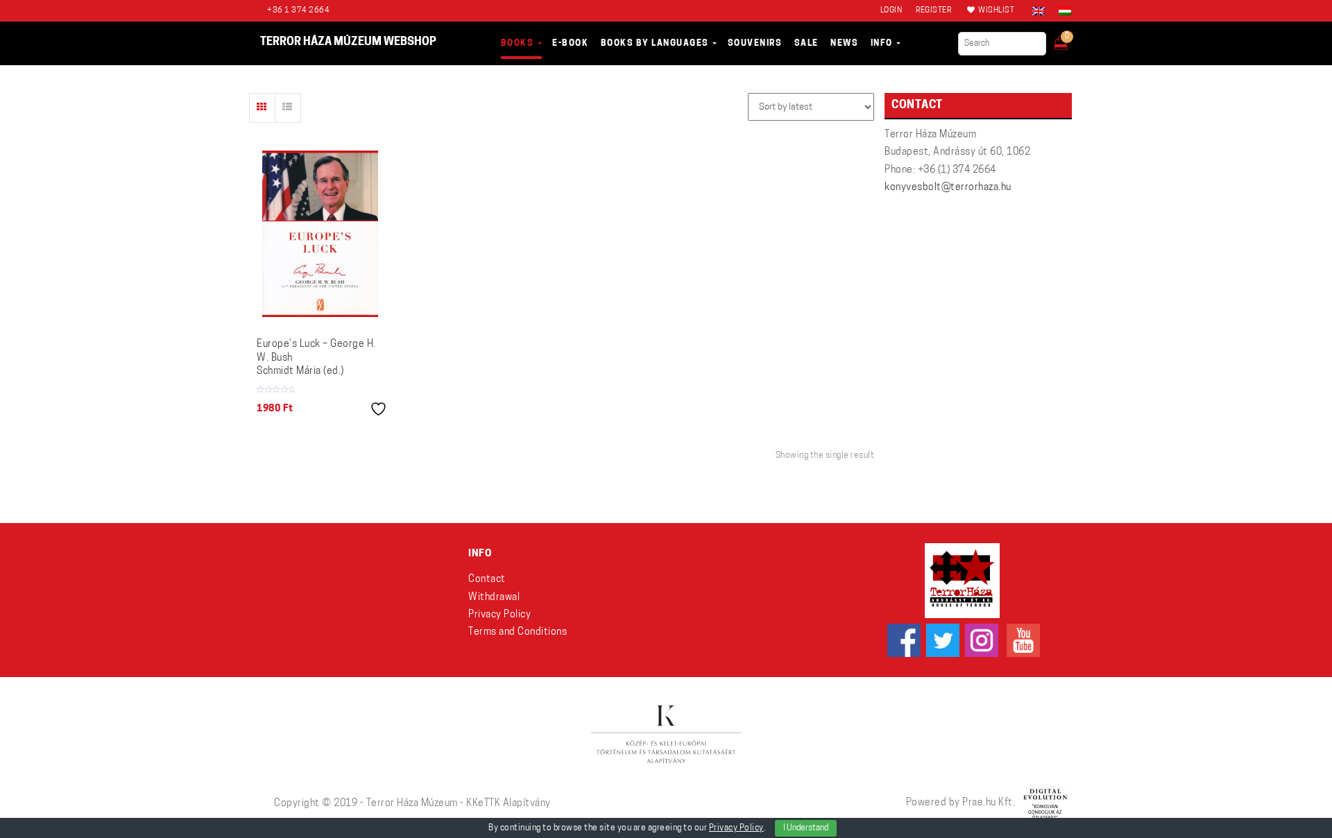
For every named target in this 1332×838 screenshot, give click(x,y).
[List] (288, 108)
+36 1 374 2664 (298, 11)
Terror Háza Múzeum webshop (348, 42)
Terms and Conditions (517, 632)
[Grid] (262, 108)
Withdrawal (494, 597)
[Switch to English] (1038, 11)
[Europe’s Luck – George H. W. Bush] (320, 234)
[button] (1070, 39)
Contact (487, 579)
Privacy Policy (499, 615)
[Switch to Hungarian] (1061, 11)
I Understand (805, 828)
